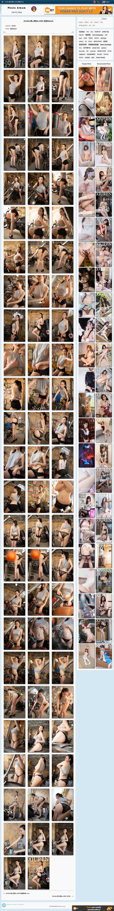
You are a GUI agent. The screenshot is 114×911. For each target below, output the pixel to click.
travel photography (97, 35)
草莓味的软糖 (93, 45)
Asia (87, 31)
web (87, 51)
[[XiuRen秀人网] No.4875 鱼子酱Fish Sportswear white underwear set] (103, 204)
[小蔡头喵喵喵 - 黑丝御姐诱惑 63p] (86, 380)
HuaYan (109, 51)
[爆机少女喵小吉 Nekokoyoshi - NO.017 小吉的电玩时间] (86, 129)
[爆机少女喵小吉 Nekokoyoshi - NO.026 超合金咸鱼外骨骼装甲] (86, 154)
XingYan (81, 57)
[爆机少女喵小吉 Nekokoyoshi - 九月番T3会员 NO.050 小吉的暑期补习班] (86, 656)
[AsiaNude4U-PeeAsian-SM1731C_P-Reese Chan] (86, 255)
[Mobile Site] (98, 1)
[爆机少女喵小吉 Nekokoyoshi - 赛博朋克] (86, 455)
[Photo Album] (2, 2)
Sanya (80, 47)
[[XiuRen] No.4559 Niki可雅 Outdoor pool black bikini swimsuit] (103, 305)
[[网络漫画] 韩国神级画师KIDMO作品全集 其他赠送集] (86, 505)
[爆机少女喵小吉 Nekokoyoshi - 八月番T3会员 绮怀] (86, 330)
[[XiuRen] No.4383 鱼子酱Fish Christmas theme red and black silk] (103, 405)
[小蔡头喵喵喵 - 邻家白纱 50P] (86, 229)
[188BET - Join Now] (78, 13)
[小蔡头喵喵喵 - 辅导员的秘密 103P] (86, 556)
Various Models (100, 57)
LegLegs (81, 22)
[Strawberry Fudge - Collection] (103, 79)
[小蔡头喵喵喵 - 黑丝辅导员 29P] (86, 104)
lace (92, 31)
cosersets (93, 51)
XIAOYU (96, 38)
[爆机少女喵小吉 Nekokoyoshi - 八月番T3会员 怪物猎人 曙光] (86, 631)
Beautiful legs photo (83, 25)
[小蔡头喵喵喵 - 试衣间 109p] (86, 606)
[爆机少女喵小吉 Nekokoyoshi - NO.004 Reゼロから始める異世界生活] (86, 204)
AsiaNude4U (91, 54)
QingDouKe (98, 31)
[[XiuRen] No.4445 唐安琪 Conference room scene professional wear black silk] (103, 380)
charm (101, 22)
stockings (103, 38)
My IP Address (14, 904)
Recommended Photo (104, 64)
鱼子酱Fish (87, 48)
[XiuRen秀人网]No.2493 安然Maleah (14, 2)
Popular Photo (86, 64)
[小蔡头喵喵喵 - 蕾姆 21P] (86, 480)
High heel (81, 35)
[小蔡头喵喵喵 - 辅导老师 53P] (86, 581)
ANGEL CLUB (101, 51)
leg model (82, 51)
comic (91, 22)
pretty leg (105, 32)
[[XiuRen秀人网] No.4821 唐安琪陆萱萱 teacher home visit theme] (103, 255)
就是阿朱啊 (83, 44)
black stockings (105, 45)
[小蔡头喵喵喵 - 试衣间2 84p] (86, 531)
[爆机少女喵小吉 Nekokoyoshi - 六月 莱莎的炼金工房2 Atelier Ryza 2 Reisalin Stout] (86, 405)
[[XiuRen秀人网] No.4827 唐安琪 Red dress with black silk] (103, 229)
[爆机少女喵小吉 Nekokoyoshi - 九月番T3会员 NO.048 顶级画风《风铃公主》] (86, 280)
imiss (80, 38)
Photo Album (17, 8)
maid (106, 35)
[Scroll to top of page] (4, 905)
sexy (90, 25)
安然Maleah (13, 28)
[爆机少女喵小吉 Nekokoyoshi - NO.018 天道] (103, 104)
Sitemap (8, 904)
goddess (103, 48)
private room (96, 48)
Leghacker (82, 54)
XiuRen (14, 26)
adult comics (98, 41)
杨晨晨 (105, 41)
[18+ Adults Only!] (94, 1)
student (90, 41)
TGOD (91, 38)
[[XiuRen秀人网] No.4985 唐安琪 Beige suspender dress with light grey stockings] (103, 154)
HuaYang (106, 54)
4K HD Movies (21, 904)
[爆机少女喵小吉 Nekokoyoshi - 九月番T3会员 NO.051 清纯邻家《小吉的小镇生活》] (86, 355)
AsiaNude (86, 22)
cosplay (87, 57)
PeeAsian (96, 22)
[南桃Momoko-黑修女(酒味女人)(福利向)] (86, 430)
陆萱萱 (88, 35)
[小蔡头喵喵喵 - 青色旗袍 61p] (86, 305)
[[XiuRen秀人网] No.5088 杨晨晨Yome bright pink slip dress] (103, 129)
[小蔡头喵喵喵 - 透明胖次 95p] (86, 179)
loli (86, 41)
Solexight (99, 54)
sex (93, 57)
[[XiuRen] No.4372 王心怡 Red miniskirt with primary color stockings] (103, 430)
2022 (94, 25)
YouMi (85, 38)
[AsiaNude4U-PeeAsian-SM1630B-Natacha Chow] (86, 79)
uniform (81, 41)
